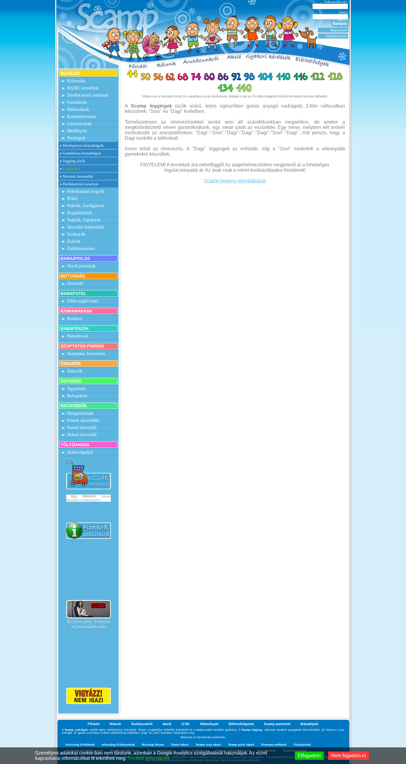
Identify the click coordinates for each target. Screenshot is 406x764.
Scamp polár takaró (241, 744)
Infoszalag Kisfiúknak (80, 744)
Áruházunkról (141, 724)
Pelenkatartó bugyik (85, 191)
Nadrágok (76, 137)
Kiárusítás (76, 80)
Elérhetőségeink (241, 724)
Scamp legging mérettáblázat (235, 180)
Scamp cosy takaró (208, 744)
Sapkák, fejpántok (84, 219)
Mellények (77, 130)
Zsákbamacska (81, 248)
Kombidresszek (81, 116)
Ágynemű (76, 388)
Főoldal (94, 724)
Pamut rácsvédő (82, 427)
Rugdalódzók (79, 212)
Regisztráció (339, 30)
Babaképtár (309, 724)
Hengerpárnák (80, 413)
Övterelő (75, 283)
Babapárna (77, 395)
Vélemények (209, 724)
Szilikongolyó (80, 452)
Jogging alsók (74, 161)
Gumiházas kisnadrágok (82, 153)
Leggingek (71, 168)
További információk (149, 758)
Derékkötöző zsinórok (87, 95)
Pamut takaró (180, 744)
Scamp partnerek (277, 724)
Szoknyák (76, 234)
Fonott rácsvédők (83, 420)
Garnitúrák (77, 102)
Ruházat (74, 318)
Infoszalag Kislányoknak (118, 744)
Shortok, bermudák (78, 176)
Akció (167, 724)
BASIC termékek (83, 88)
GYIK (186, 724)
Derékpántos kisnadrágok (83, 145)
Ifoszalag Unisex (153, 744)
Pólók (72, 198)
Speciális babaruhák (85, 227)
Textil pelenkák (81, 265)
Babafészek (78, 336)
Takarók (74, 371)
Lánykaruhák (79, 123)
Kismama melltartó (274, 744)
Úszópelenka (302, 744)
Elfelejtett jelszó (336, 36)
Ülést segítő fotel (82, 301)
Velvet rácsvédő (82, 434)
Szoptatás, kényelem (86, 353)
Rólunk (115, 724)
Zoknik (74, 241)
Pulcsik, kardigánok (85, 205)
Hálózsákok (78, 109)
